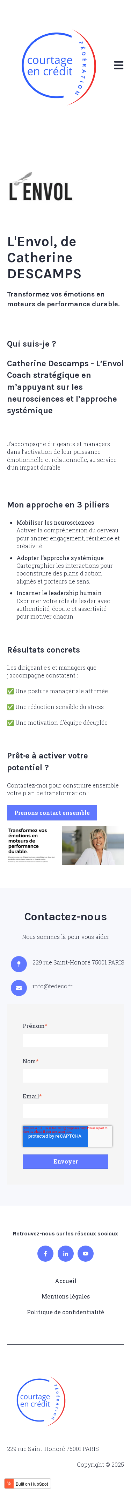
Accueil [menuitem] (66, 1280)
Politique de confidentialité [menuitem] (65, 1312)
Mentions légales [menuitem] (66, 1296)
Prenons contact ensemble (52, 812)
